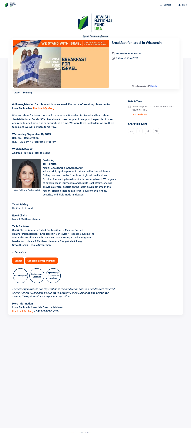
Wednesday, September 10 (128, 53)
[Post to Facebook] (140, 131)
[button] (139, 114)
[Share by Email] (156, 131)
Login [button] (184, 5)
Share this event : (138, 124)
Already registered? (144, 86)
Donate (18, 261)
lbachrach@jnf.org (22, 311)
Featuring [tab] (27, 93)
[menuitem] (165, 5)
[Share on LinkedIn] (131, 131)
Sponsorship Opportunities (41, 261)
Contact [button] (167, 5)
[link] (9, 5)
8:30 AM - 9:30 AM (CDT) (127, 58)
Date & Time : (135, 101)
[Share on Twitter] (148, 131)
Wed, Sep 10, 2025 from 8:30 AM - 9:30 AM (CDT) (153, 108)
